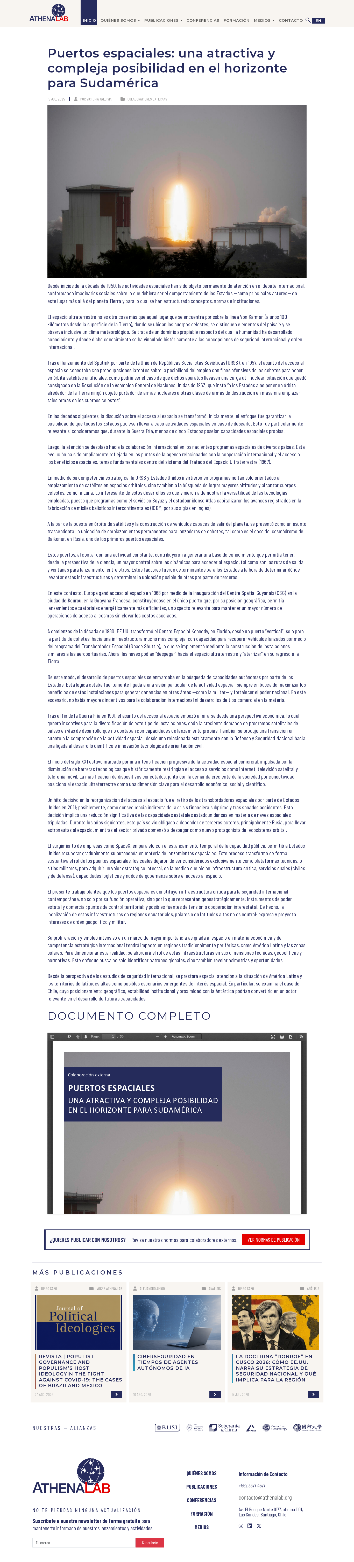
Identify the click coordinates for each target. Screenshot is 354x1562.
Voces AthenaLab (109, 1288)
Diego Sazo (49, 1288)
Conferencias (203, 20)
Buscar (308, 12)
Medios (202, 1527)
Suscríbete (150, 1542)
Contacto (291, 20)
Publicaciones (201, 1487)
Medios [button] (262, 20)
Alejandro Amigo (152, 1288)
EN (318, 21)
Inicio (89, 20)
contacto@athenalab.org (265, 1497)
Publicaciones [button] (161, 20)
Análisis (215, 1288)
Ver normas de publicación (273, 1239)
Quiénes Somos (201, 1473)
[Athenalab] (48, 12)
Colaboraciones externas (147, 98)
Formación (237, 20)
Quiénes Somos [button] (118, 20)
